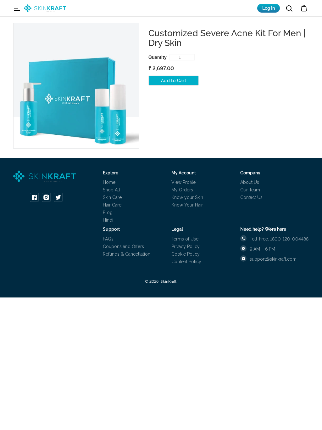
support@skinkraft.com (273, 259)
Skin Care (112, 197)
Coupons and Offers (123, 246)
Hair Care (112, 204)
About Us (249, 182)
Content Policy (186, 261)
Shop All (111, 189)
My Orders (182, 189)
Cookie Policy (185, 254)
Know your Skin (187, 197)
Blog (108, 212)
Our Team (250, 189)
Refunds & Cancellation (126, 254)
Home (109, 182)
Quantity (157, 57)
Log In (268, 8)
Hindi (108, 220)
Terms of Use (184, 238)
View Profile (183, 182)
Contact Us (251, 197)
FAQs (108, 238)
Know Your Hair (187, 204)
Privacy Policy (185, 246)
